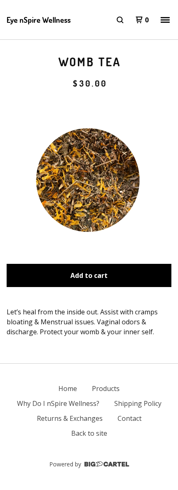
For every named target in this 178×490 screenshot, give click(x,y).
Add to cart (89, 275)
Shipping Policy (137, 403)
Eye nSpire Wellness (39, 19)
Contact (130, 418)
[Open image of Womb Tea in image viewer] (89, 173)
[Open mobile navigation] (165, 20)
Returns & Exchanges (70, 418)
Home (67, 388)
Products (106, 388)
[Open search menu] (120, 20)
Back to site (89, 433)
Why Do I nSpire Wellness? (58, 403)
